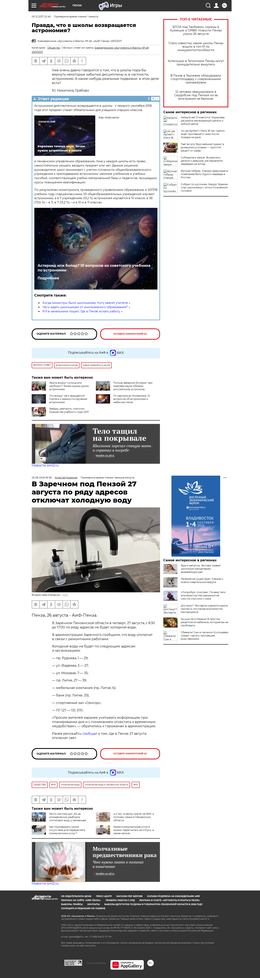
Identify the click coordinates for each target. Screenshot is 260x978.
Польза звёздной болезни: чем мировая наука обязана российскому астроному (132, 386)
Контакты (93, 904)
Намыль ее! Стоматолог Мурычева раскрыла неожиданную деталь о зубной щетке (202, 120)
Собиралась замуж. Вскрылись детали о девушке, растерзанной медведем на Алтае (202, 160)
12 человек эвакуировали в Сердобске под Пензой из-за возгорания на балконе (196, 95)
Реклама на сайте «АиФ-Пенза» (81, 900)
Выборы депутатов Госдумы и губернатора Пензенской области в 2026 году (153, 904)
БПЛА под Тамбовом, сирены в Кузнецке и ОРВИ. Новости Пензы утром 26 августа (196, 30)
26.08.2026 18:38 (42, 477)
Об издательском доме (76, 896)
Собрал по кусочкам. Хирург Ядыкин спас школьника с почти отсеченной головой (204, 187)
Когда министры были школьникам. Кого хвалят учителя (85, 303)
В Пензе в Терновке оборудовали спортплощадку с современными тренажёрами (195, 79)
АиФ (65, 594)
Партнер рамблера (96, 963)
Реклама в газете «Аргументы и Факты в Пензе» (169, 900)
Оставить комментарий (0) (130, 334)
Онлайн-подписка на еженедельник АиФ (173, 896)
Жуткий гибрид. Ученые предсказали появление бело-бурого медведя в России (204, 174)
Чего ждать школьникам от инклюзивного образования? (85, 307)
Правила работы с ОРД (120, 900)
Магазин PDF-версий (129, 896)
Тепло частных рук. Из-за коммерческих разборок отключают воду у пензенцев (67, 817)
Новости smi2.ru (45, 465)
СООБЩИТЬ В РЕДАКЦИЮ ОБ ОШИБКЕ (83, 908)
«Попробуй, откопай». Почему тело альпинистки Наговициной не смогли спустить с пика (203, 595)
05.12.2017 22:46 (41, 16)
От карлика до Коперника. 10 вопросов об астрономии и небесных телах (131, 399)
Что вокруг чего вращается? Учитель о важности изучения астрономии (68, 399)
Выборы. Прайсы (72, 904)
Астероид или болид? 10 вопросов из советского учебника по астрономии (94, 267)
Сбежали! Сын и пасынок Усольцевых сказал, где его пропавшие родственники (204, 635)
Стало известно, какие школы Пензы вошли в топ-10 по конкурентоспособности (195, 47)
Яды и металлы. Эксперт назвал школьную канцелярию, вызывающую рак (201, 568)
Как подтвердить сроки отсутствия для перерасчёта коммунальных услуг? (67, 830)
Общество (53, 47)
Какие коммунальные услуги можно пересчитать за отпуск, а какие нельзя (133, 830)
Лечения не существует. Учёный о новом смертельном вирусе (202, 580)
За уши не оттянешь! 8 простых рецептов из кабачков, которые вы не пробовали (204, 622)
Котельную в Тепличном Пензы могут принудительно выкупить (196, 62)
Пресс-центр (104, 896)
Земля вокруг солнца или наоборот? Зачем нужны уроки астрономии (69, 386)
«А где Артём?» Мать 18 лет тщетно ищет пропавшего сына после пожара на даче (203, 134)
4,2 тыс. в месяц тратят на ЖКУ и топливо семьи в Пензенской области (133, 817)
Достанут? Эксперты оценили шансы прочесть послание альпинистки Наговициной (204, 609)
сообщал (89, 734)
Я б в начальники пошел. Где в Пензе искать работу (81, 311)
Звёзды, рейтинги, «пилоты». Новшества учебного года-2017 (69, 410)
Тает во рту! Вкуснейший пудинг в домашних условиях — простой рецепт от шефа (202, 147)
